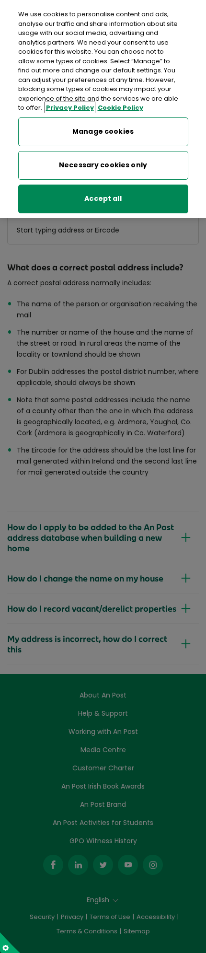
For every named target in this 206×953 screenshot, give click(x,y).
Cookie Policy (120, 107)
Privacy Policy (70, 107)
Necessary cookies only (103, 165)
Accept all (102, 198)
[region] (103, 109)
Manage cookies (103, 131)
